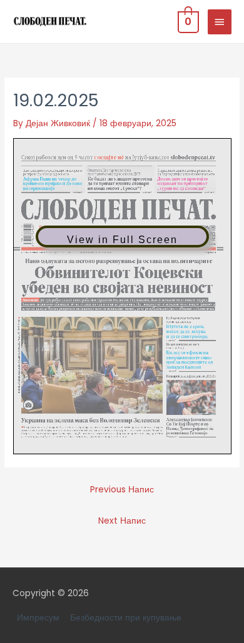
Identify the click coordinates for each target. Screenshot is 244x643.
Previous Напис (122, 490)
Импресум (38, 618)
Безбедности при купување (125, 618)
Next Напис (122, 521)
